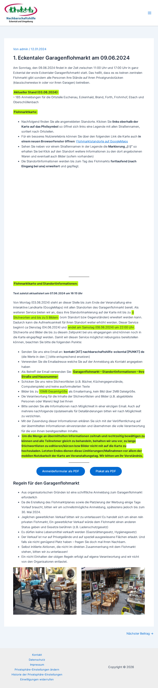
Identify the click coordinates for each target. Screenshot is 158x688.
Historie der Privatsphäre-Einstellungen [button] (37, 674)
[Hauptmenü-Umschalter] (149, 13)
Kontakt (37, 654)
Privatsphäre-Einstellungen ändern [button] (37, 669)
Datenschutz (37, 659)
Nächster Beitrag (140, 633)
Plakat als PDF (106, 471)
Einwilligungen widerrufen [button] (37, 679)
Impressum (37, 664)
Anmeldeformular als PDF (60, 471)
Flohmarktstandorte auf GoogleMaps (102, 141)
